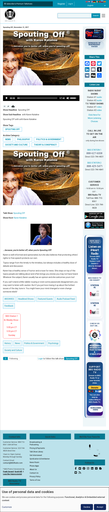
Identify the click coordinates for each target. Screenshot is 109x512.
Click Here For (94, 115)
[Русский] (102, 2)
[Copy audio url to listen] (8, 106)
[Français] (92, 2)
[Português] (99, 2)
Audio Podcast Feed (66, 299)
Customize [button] (7, 507)
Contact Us (34, 473)
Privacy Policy (35, 477)
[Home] (10, 15)
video (99, 107)
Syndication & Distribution (40, 459)
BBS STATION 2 (94, 163)
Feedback (9, 306)
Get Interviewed (36, 455)
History (8, 343)
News (8, 139)
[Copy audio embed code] (4, 106)
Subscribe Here (95, 409)
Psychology (53, 343)
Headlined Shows (26, 299)
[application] (41, 98)
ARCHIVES (9, 299)
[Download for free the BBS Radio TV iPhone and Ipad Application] (94, 225)
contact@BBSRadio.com (13, 463)
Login (40, 358)
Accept (100, 507)
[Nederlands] (89, 2)
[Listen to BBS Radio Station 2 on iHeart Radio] (95, 311)
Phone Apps (34, 466)
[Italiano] (97, 2)
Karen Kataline (20, 218)
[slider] (37, 98)
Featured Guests (45, 299)
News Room (34, 462)
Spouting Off (12, 129)
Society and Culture (16, 145)
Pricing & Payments (37, 448)
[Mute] (67, 98)
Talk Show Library (36, 452)
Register (61, 4)
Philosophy (23, 139)
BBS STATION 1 (94, 150)
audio (99, 97)
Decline (87, 507)
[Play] (6, 98)
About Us (33, 469)
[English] (87, 2)
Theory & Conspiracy (45, 145)
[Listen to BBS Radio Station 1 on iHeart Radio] (95, 293)
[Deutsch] (94, 2)
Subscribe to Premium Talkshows (19, 4)
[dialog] (54, 499)
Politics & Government (48, 139)
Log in (70, 4)
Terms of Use (35, 480)
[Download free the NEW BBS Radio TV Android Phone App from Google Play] (94, 215)
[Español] (104, 2)
